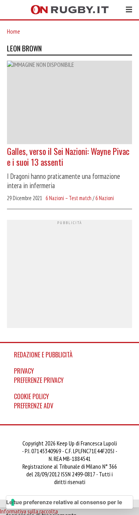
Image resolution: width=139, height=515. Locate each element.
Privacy (24, 371)
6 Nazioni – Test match (69, 198)
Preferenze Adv (33, 405)
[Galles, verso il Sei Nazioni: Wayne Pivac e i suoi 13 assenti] (69, 103)
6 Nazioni (104, 198)
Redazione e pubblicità (43, 354)
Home (13, 31)
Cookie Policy (31, 396)
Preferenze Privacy (39, 380)
